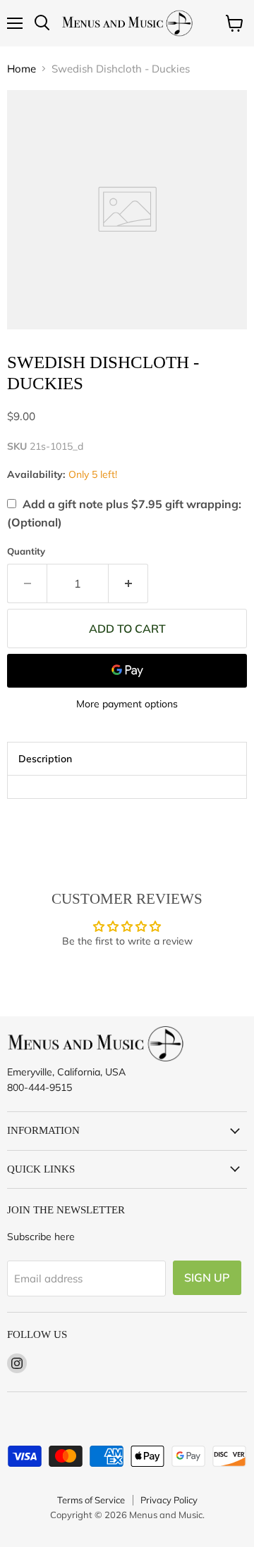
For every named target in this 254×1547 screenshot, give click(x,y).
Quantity (26, 551)
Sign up (207, 1277)
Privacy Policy (169, 1499)
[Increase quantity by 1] (128, 583)
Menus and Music (165, 1514)
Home (21, 68)
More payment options (127, 703)
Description (45, 758)
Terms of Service (91, 1499)
